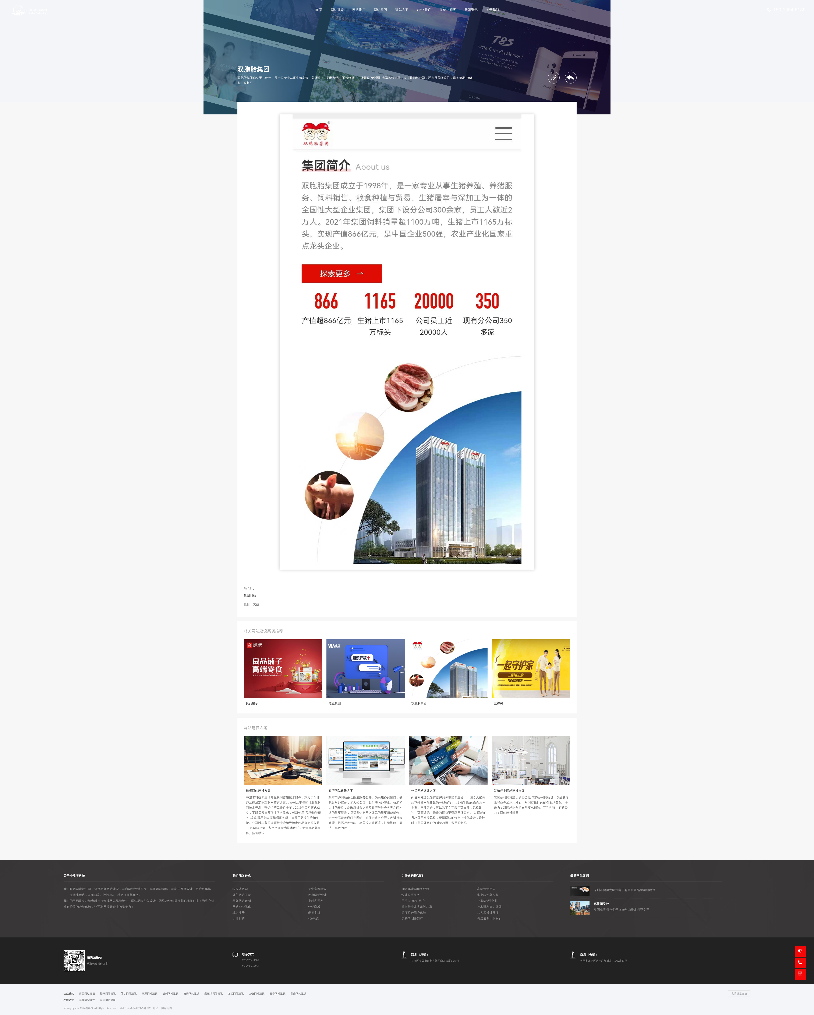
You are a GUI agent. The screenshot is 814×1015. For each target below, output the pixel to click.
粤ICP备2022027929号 (133, 1008)
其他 (256, 604)
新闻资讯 (471, 9)
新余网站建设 (299, 993)
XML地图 (153, 1008)
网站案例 (380, 9)
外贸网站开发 (242, 895)
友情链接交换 (739, 993)
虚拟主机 (314, 912)
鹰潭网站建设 (150, 993)
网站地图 (166, 1008)
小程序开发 (315, 900)
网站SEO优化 (242, 906)
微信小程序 (448, 9)
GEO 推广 (424, 9)
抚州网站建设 (170, 993)
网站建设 (337, 9)
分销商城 (314, 906)
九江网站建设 (236, 993)
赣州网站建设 (108, 993)
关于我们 (492, 9)
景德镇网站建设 (213, 993)
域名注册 (239, 912)
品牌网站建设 (87, 999)
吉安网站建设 (191, 993)
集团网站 (250, 595)
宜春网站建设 (278, 993)
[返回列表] (571, 77)
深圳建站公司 (108, 999)
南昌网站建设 (87, 993)
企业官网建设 (317, 889)
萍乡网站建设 (129, 993)
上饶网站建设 (257, 993)
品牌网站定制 (242, 900)
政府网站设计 (317, 895)
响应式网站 (240, 889)
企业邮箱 (239, 918)
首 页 (319, 9)
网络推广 (358, 9)
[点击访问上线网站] (554, 77)
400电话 (313, 918)
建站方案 (401, 9)
